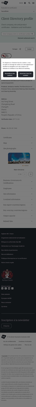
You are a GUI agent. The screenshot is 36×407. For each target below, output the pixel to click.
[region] (18, 69)
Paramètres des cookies (10, 74)
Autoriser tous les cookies (25, 74)
